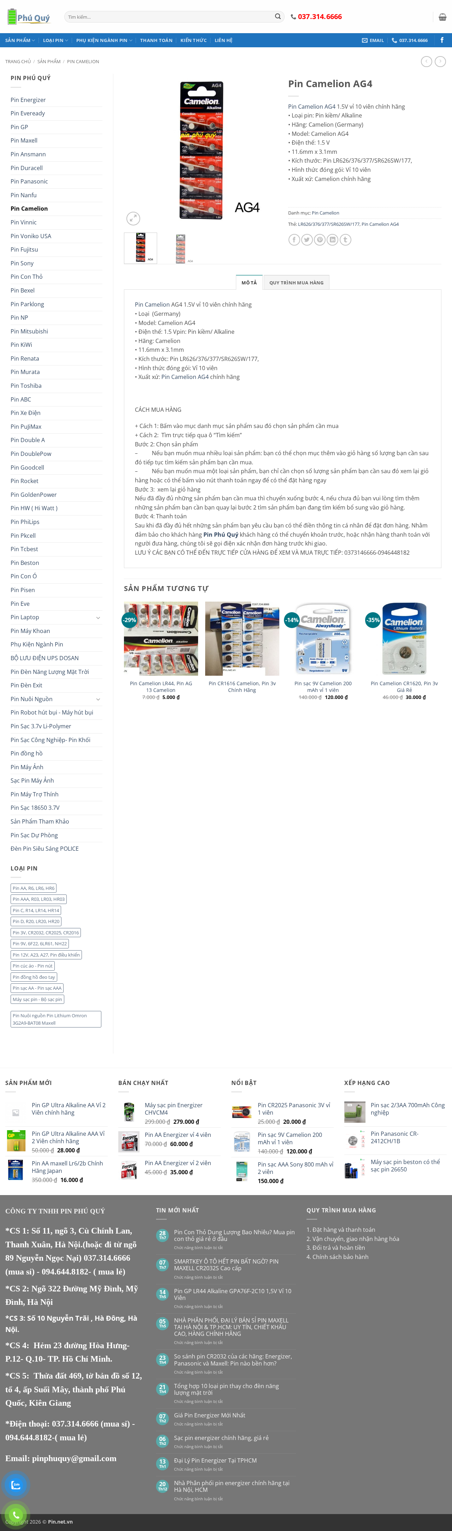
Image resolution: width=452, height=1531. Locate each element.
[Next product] (426, 61)
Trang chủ (18, 61)
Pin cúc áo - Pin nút (33, 966)
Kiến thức (193, 40)
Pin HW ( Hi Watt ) (34, 508)
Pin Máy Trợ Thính (35, 794)
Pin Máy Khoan (30, 631)
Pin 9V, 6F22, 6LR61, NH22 (40, 943)
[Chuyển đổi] (98, 617)
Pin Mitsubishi (29, 331)
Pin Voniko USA (31, 236)
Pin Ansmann (28, 154)
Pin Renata (25, 358)
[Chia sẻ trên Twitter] (307, 240)
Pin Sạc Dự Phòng (34, 835)
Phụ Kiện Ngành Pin (102, 40)
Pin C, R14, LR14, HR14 (36, 910)
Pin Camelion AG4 (311, 106)
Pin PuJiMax (26, 426)
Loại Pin (53, 40)
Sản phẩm (17, 40)
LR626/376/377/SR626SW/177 (328, 224)
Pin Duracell (27, 168)
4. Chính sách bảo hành (338, 1257)
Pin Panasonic (29, 181)
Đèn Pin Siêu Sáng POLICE (45, 848)
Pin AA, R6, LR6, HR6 (33, 888)
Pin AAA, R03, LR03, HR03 (39, 899)
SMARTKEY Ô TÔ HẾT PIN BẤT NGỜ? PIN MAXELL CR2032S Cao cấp (226, 1265)
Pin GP (19, 127)
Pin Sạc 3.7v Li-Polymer (41, 726)
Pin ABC (21, 399)
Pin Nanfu (24, 195)
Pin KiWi (21, 345)
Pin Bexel (23, 290)
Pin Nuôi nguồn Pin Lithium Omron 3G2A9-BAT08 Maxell (50, 1019)
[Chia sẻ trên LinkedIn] (332, 240)
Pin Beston (25, 563)
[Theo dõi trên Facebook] (442, 40)
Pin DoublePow (31, 454)
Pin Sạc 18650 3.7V (35, 808)
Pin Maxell (24, 140)
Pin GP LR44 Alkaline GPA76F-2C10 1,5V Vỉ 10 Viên (232, 1294)
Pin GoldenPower (34, 495)
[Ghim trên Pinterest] (320, 240)
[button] (443, 17)
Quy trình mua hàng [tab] (296, 282)
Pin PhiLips (25, 522)
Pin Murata (25, 372)
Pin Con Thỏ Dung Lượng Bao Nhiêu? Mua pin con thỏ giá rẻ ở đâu (234, 1235)
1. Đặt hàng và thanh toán (341, 1230)
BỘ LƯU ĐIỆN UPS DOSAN (45, 658)
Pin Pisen (23, 590)
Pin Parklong (27, 304)
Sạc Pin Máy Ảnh (32, 780)
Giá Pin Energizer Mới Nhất (209, 1415)
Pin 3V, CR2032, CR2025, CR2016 (46, 932)
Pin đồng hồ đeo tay (34, 977)
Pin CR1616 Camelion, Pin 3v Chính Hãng (242, 686)
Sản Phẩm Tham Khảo (40, 821)
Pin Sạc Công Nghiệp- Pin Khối (50, 740)
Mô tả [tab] (249, 282)
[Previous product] (440, 61)
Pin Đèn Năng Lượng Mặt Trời (50, 672)
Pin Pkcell (23, 536)
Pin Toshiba (26, 386)
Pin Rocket (24, 481)
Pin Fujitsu (24, 249)
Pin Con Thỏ (27, 277)
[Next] (265, 150)
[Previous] (136, 150)
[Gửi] (278, 17)
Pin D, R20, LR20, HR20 (36, 921)
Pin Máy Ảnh (27, 767)
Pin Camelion (83, 61)
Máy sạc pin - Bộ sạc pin (37, 999)
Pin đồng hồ (27, 753)
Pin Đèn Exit (26, 685)
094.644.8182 (65, 1271)
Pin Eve (20, 604)
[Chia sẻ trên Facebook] (294, 240)
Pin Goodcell (27, 467)
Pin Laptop (25, 617)
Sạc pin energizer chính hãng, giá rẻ (221, 1438)
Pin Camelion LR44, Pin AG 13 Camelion (161, 686)
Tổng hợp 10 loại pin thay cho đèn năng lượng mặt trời (226, 1389)
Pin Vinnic (24, 222)
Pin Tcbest (24, 549)
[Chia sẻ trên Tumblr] (345, 240)
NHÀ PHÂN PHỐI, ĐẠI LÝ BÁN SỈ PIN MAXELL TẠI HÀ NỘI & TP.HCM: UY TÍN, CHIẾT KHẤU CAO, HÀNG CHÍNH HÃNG (231, 1327)
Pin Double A (28, 440)
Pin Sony (22, 263)
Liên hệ (224, 40)
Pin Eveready (28, 113)
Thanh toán (156, 40)
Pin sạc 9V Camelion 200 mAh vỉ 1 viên (323, 686)
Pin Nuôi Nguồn (32, 699)
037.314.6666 (107, 1257)
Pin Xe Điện (26, 413)
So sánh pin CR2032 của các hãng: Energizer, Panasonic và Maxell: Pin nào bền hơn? (233, 1360)
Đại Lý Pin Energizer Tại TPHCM (215, 1460)
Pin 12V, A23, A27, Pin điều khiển (46, 955)
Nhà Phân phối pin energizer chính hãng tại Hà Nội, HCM (232, 1486)
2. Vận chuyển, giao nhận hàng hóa (353, 1239)
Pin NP (19, 317)
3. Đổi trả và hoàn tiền (336, 1248)
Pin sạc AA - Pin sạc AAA (37, 988)
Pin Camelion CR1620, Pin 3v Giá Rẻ (404, 686)
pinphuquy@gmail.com (74, 1458)
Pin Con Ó (24, 576)
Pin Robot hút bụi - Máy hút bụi (52, 712)
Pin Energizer (28, 100)
